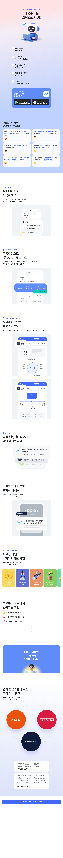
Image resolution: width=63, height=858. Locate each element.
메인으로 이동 (2, 2)
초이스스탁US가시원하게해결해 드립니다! (31, 656)
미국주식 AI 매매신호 (32, 802)
